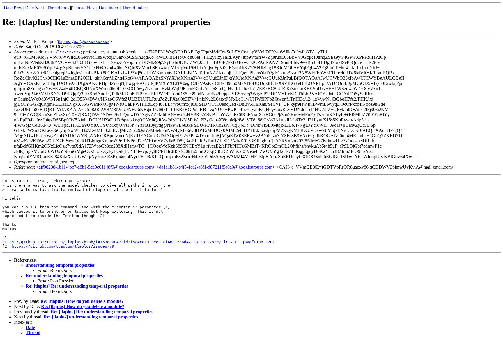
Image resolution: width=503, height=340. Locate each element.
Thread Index (134, 7)
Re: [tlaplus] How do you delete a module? (82, 301)
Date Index (109, 7)
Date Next (34, 7)
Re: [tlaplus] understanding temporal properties (91, 316)
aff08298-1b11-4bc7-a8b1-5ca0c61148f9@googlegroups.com (96, 166)
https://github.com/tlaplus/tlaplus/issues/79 (63, 246)
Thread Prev (58, 7)
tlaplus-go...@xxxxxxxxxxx (83, 41)
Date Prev (13, 7)
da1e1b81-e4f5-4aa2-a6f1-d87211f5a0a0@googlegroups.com (215, 166)
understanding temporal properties (60, 265)
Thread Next (84, 7)
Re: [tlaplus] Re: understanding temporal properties (77, 286)
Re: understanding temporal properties (64, 275)
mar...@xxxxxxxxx (63, 51)
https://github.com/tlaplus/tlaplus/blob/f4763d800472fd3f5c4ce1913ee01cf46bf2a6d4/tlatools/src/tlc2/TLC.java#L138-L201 (138, 242)
